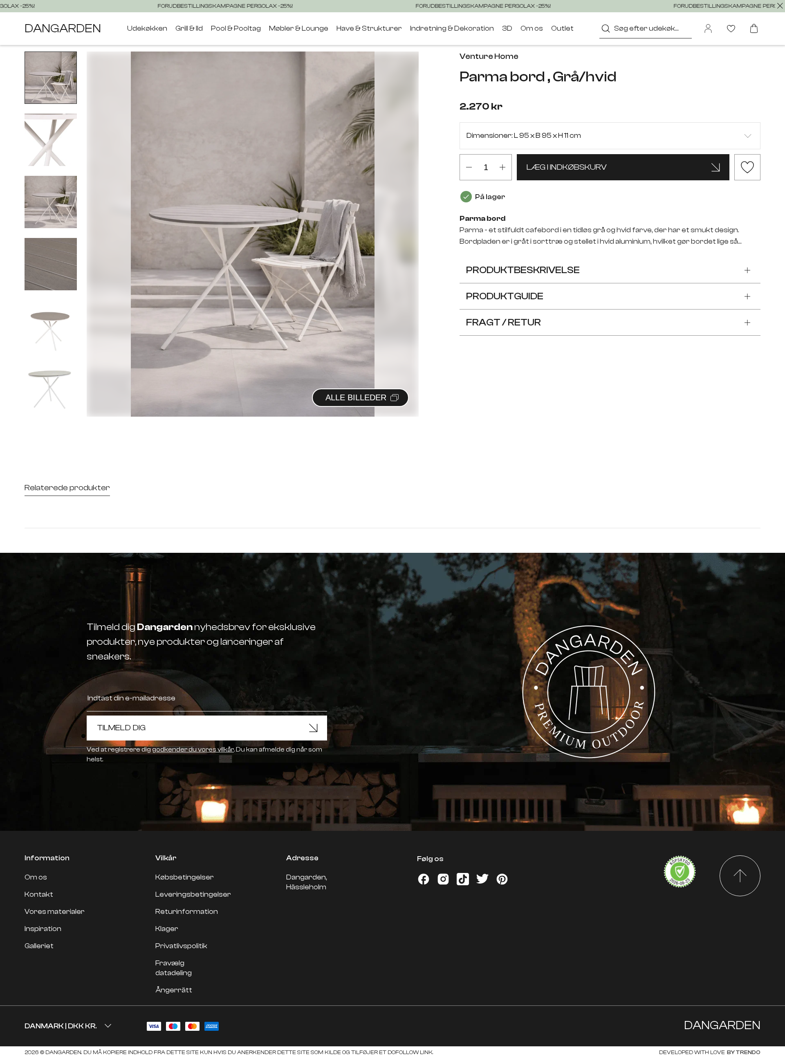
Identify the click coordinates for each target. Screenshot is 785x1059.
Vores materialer (55, 911)
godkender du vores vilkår (193, 749)
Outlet (562, 28)
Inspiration (43, 928)
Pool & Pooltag (236, 28)
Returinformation (186, 911)
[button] (402, 225)
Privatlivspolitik (181, 946)
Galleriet (39, 946)
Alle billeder (355, 397)
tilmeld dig (121, 727)
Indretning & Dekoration (452, 28)
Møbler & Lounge (298, 28)
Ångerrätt (173, 990)
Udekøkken (147, 28)
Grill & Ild (189, 28)
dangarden (63, 28)
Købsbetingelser (184, 877)
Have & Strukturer (369, 28)
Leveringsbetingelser (193, 894)
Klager (166, 928)
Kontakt (39, 894)
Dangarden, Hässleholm (306, 882)
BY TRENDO (743, 1052)
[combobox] (645, 28)
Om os (531, 28)
